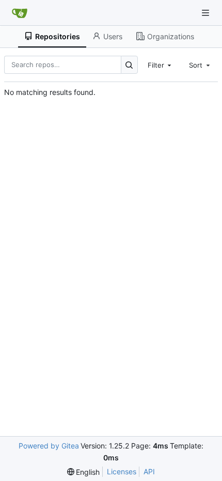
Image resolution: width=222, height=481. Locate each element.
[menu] (83, 472)
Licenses (121, 471)
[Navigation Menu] (206, 12)
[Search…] (129, 65)
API (149, 471)
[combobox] (160, 64)
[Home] (19, 13)
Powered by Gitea (49, 445)
